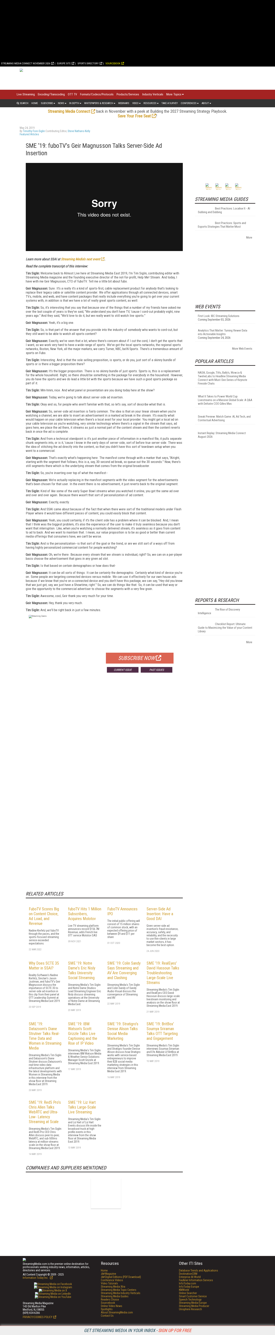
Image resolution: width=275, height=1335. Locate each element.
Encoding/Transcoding (51, 94)
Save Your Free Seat (134, 116)
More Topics (173, 94)
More (249, 237)
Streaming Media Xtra (113, 1286)
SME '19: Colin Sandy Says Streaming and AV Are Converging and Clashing (124, 970)
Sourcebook (112, 63)
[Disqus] (104, 735)
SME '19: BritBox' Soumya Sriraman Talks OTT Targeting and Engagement (162, 1031)
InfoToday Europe (189, 1286)
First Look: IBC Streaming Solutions (218, 316)
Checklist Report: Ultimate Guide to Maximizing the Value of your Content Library (225, 627)
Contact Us (107, 1315)
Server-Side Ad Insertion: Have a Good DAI (160, 914)
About (205, 103)
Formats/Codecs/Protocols (97, 94)
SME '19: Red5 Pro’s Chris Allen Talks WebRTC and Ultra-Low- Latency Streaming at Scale (45, 1112)
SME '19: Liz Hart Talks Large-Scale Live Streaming (82, 1107)
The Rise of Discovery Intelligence (219, 611)
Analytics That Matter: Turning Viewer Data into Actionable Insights (222, 332)
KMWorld (184, 1289)
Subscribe (47, 103)
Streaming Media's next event (80, 259)
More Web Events (242, 348)
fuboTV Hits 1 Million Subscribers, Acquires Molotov (84, 914)
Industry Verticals (152, 94)
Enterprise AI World (190, 1277)
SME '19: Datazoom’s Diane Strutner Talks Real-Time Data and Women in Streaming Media (45, 1035)
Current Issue (123, 669)
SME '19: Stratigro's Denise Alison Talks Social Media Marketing (122, 1031)
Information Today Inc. (36, 1277)
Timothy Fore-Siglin (34, 131)
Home (34, 103)
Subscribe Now (136, 658)
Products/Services (128, 94)
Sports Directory (88, 63)
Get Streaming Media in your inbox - (137, 1330)
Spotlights (107, 1309)
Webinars (123, 103)
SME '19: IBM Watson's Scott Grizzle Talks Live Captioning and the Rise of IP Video (82, 1033)
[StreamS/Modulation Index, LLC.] (106, 1193)
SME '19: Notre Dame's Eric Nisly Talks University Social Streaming (81, 970)
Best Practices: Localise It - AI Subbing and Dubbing (224, 210)
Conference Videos (112, 1280)
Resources (150, 103)
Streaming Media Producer (194, 1306)
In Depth (74, 103)
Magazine (108, 1273)
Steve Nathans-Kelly (79, 131)
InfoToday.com (187, 1283)
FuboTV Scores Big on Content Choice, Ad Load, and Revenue (44, 916)
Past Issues (156, 669)
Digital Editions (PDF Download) (121, 1277)
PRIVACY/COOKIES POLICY (37, 1317)
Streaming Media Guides (114, 1296)
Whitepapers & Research (98, 103)
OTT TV (72, 94)
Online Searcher (188, 1293)
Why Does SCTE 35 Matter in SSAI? (44, 965)
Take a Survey (169, 103)
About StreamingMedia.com (117, 1312)
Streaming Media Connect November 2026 (25, 63)
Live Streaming (26, 94)
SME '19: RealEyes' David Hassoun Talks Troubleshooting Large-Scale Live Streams (163, 973)
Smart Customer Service (193, 1296)
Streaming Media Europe (193, 1302)
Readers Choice (110, 1299)
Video (135, 103)
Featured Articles (29, 134)
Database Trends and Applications (198, 1270)
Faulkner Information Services (196, 1280)
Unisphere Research (190, 1309)
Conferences (188, 103)
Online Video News (111, 1306)
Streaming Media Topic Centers (118, 1289)
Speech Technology (190, 1299)
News (61, 103)
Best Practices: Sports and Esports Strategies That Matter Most (222, 224)
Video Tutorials (109, 1283)
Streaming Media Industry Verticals (120, 1293)
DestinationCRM (188, 1273)
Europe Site (64, 63)
